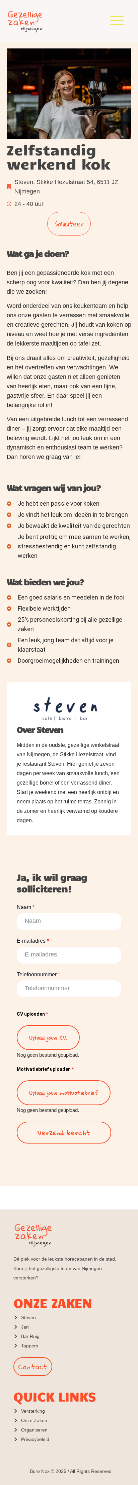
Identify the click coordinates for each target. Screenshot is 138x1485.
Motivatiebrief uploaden (45, 1069)
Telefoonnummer (38, 974)
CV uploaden (32, 1014)
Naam (25, 907)
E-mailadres (33, 941)
